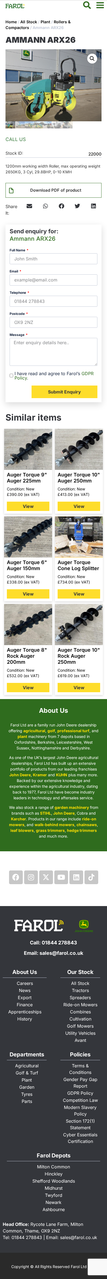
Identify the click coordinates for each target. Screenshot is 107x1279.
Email (14, 271)
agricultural (34, 730)
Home (11, 21)
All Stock (28, 21)
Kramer (40, 774)
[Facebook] (16, 877)
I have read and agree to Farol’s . (54, 375)
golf (51, 730)
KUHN (61, 774)
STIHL (45, 813)
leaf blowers (22, 830)
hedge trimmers (82, 830)
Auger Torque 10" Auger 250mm (79, 478)
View (28, 506)
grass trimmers (50, 830)
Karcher (18, 819)
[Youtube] (61, 877)
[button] (92, 59)
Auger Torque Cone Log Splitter (78, 565)
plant (22, 736)
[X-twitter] (46, 877)
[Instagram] (31, 877)
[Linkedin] (76, 877)
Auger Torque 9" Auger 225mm (27, 478)
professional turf (73, 730)
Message (17, 335)
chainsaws (87, 824)
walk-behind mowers (54, 824)
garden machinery (72, 807)
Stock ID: (14, 153)
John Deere (20, 774)
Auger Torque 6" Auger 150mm (27, 565)
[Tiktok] (91, 877)
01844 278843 (59, 942)
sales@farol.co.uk (61, 953)
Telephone (18, 293)
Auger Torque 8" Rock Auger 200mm (27, 656)
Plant (45, 21)
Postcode (18, 314)
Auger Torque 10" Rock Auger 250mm (79, 656)
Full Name (18, 250)
